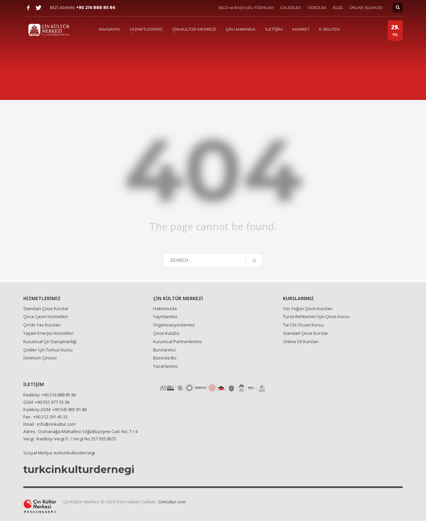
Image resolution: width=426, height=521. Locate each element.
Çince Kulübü (166, 333)
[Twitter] (38, 8)
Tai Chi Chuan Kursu (303, 325)
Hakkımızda (165, 308)
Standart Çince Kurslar (46, 308)
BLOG (338, 7)
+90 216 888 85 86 (95, 7)
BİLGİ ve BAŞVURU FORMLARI (246, 7)
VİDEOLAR (317, 7)
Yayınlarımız (165, 316)
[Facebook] (28, 8)
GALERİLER (291, 7)
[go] (254, 260)
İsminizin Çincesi (40, 358)
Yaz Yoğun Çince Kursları (307, 308)
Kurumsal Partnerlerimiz (177, 341)
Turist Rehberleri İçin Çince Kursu (316, 316)
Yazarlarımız (165, 366)
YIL (395, 30)
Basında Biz (165, 358)
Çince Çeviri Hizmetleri (45, 316)
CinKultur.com (172, 502)
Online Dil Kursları (301, 341)
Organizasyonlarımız (174, 325)
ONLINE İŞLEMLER (366, 7)
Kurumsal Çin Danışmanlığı (50, 341)
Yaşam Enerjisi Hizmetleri (48, 333)
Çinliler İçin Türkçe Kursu (48, 350)
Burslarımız (164, 350)
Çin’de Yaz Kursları (42, 325)
